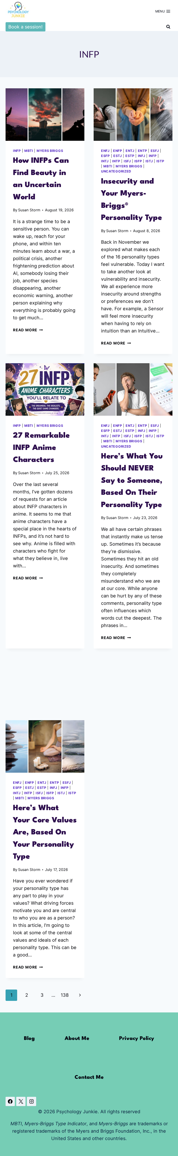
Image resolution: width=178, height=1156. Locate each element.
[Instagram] (31, 1101)
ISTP (160, 161)
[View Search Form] (168, 27)
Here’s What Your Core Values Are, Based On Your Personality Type (45, 832)
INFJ (141, 156)
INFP (17, 151)
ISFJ (127, 161)
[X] (20, 1101)
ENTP (142, 151)
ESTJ (117, 156)
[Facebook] (10, 1101)
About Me (77, 1038)
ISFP (138, 161)
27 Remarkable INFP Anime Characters (41, 448)
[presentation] (45, 114)
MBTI (28, 151)
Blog (29, 1038)
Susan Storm (29, 210)
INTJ (105, 161)
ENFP (117, 151)
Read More (28, 330)
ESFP (105, 156)
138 (65, 995)
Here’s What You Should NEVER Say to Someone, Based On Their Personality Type (132, 481)
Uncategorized (116, 171)
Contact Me (89, 1077)
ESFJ (155, 151)
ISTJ (149, 161)
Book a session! (25, 27)
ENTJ (130, 151)
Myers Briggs (50, 151)
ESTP (129, 156)
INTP (116, 161)
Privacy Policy (136, 1038)
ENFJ (105, 151)
